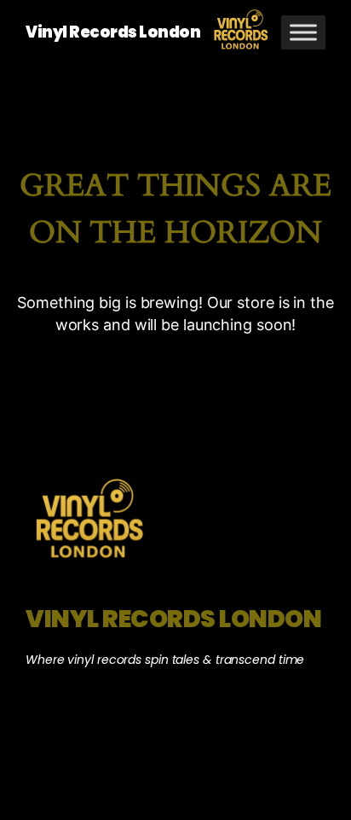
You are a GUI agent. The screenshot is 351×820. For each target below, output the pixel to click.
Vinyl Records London (113, 32)
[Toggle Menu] (303, 32)
